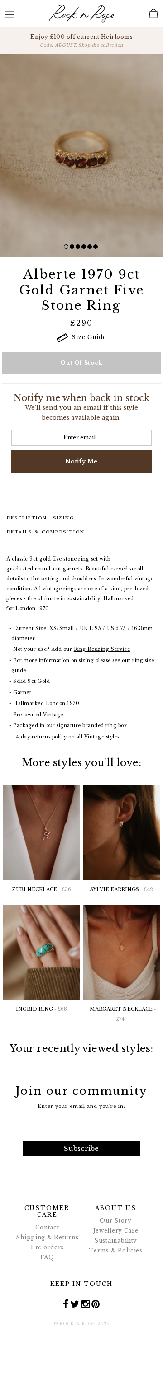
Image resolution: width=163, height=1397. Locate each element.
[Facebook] (66, 1304)
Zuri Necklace (41, 889)
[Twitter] (75, 1304)
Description (26, 517)
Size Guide (87, 337)
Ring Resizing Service (102, 649)
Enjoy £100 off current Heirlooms (81, 40)
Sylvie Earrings (121, 889)
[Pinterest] (95, 1304)
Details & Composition (45, 531)
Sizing (63, 517)
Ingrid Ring (41, 1009)
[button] (66, 246)
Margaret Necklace (123, 1014)
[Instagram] (86, 1304)
